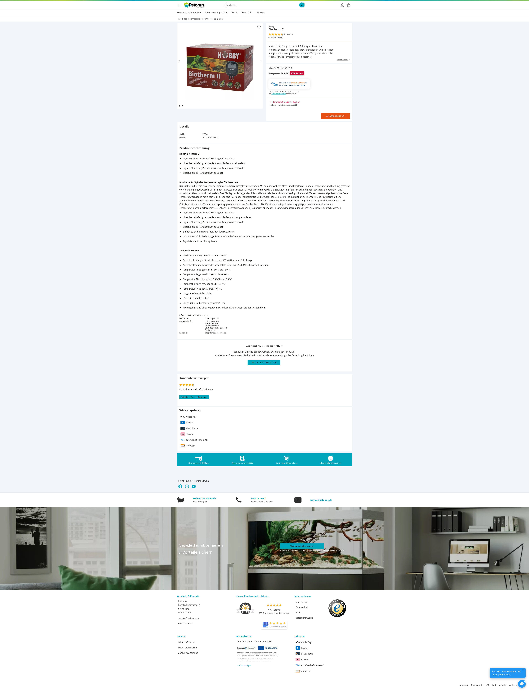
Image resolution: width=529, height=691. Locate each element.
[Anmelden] (342, 5)
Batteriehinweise (304, 617)
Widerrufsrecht (186, 642)
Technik (206, 18)
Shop (185, 18)
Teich (234, 12)
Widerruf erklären (187, 647)
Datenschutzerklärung (278, 93)
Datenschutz (302, 607)
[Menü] (180, 5)
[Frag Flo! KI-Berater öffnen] (522, 684)
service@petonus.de (321, 500)
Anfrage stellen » (337, 116)
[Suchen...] (302, 4)
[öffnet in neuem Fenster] (274, 625)
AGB (298, 612)
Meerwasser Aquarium (189, 12)
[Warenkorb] (349, 5)
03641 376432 (258, 498)
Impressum (301, 602)
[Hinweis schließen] (523, 670)
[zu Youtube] (193, 486)
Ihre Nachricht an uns (265, 362)
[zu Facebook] (181, 486)
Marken (261, 12)
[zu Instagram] (187, 486)
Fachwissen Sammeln (205, 498)
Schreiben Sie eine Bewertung (194, 397)
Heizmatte (217, 18)
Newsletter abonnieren (302, 546)
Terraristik (247, 12)
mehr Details (342, 60)
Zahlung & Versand (188, 652)
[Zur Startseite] (194, 5)
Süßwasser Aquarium (216, 12)
